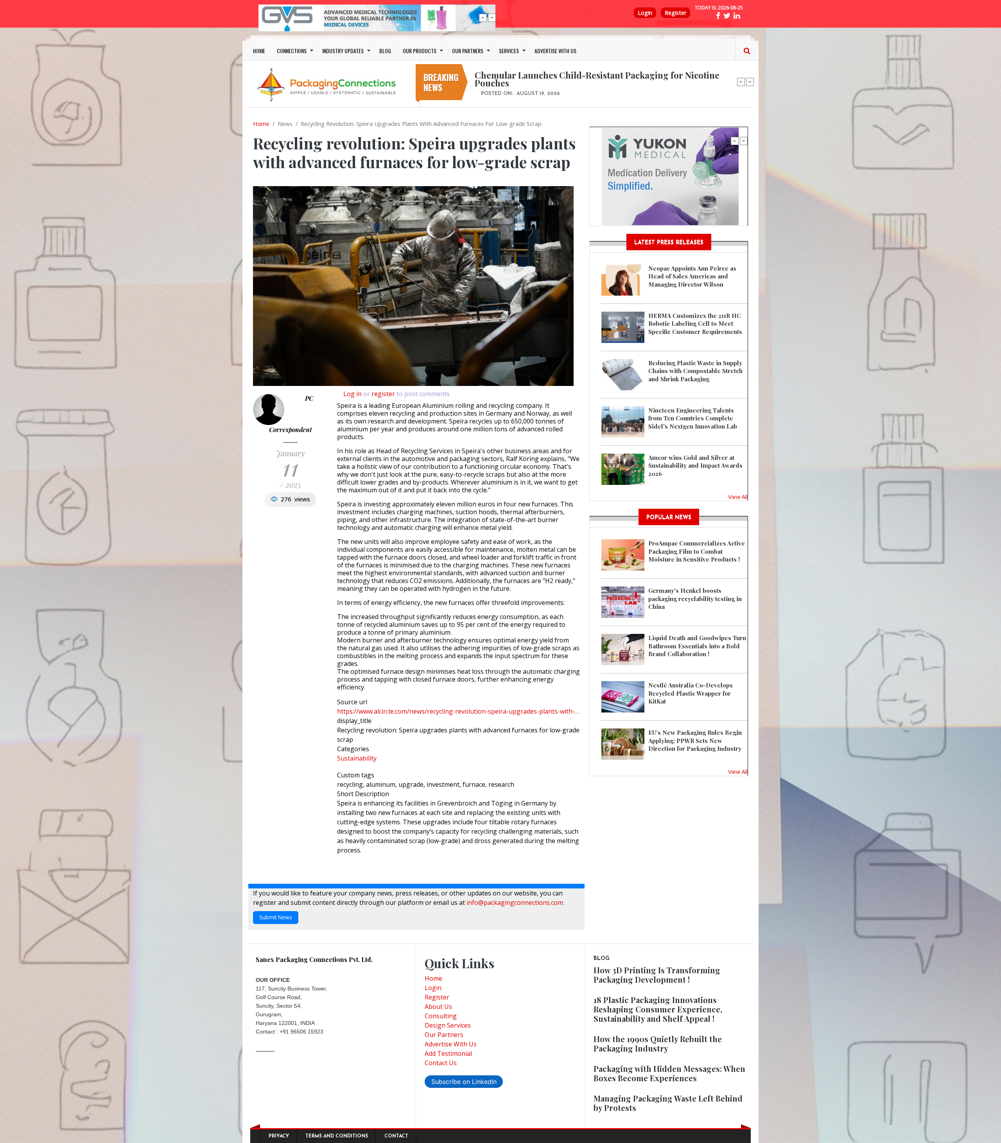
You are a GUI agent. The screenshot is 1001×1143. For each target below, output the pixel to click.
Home (261, 123)
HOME (259, 51)
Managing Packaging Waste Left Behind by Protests (668, 1103)
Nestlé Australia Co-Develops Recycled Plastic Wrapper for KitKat (690, 693)
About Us (438, 1006)
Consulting (441, 1016)
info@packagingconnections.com (514, 902)
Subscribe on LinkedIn (464, 1082)
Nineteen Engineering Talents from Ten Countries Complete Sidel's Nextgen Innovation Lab (692, 418)
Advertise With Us (451, 1044)
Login (645, 12)
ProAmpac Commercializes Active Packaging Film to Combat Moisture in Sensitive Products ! (696, 551)
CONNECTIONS (292, 51)
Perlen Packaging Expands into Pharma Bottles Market (586, 75)
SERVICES (509, 51)
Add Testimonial (448, 1053)
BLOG (385, 51)
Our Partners (444, 1034)
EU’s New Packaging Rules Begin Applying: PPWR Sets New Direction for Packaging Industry (695, 740)
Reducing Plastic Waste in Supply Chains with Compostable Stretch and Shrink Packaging (695, 371)
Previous (483, 18)
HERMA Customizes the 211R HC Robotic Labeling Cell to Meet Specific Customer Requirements (695, 324)
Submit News (275, 917)
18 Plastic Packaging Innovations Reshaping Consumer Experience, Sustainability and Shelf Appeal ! (658, 1009)
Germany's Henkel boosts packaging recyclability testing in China (695, 598)
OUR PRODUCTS (419, 51)
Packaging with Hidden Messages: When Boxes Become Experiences (669, 1073)
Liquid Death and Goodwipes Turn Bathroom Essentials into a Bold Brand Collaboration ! (697, 646)
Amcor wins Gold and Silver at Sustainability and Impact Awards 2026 (695, 465)
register (383, 393)
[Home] (328, 84)
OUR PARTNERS (467, 51)
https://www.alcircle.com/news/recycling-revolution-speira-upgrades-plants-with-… (458, 711)
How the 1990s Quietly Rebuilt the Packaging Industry (658, 1043)
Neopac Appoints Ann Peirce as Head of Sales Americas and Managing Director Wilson (692, 276)
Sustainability (357, 758)
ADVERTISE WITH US (555, 51)
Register (675, 12)
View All (738, 497)
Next (492, 18)
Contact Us (441, 1063)
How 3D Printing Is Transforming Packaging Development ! (657, 975)
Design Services (448, 1025)
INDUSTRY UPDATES (343, 51)
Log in (352, 393)
